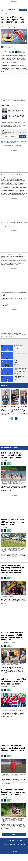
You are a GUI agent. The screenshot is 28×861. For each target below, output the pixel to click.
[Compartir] (24, 52)
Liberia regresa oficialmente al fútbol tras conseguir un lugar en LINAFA (13, 522)
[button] (23, 10)
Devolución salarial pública (20, 353)
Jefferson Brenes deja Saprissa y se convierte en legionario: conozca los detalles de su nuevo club (12, 568)
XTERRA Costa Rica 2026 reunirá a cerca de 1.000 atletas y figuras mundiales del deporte (13, 636)
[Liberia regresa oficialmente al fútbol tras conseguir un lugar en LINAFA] (13, 540)
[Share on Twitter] (16, 52)
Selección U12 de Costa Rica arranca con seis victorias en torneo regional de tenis (13, 681)
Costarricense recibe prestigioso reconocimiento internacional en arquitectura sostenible (16, 110)
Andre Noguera (5, 460)
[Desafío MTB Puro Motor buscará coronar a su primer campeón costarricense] (13, 810)
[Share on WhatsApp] (18, 52)
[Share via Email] (21, 52)
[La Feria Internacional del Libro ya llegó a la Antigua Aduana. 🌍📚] (15, 397)
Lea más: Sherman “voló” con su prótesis (9, 226)
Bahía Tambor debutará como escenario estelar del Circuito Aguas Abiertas (13, 455)
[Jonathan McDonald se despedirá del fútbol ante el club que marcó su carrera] (13, 766)
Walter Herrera (10, 46)
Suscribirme (22, 136)
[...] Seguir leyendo (7, 490)
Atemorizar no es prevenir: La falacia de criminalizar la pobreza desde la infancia (20, 370)
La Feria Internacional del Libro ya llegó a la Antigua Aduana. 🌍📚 (15, 409)
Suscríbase (21, 844)
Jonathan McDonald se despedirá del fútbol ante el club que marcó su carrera (13, 747)
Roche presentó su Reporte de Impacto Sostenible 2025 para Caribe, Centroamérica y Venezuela (5, 410)
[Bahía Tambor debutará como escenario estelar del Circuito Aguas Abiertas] (13, 473)
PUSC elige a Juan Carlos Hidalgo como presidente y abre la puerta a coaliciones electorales (16, 117)
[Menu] (2, 9)
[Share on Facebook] (13, 52)
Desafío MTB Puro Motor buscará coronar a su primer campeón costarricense (13, 792)
